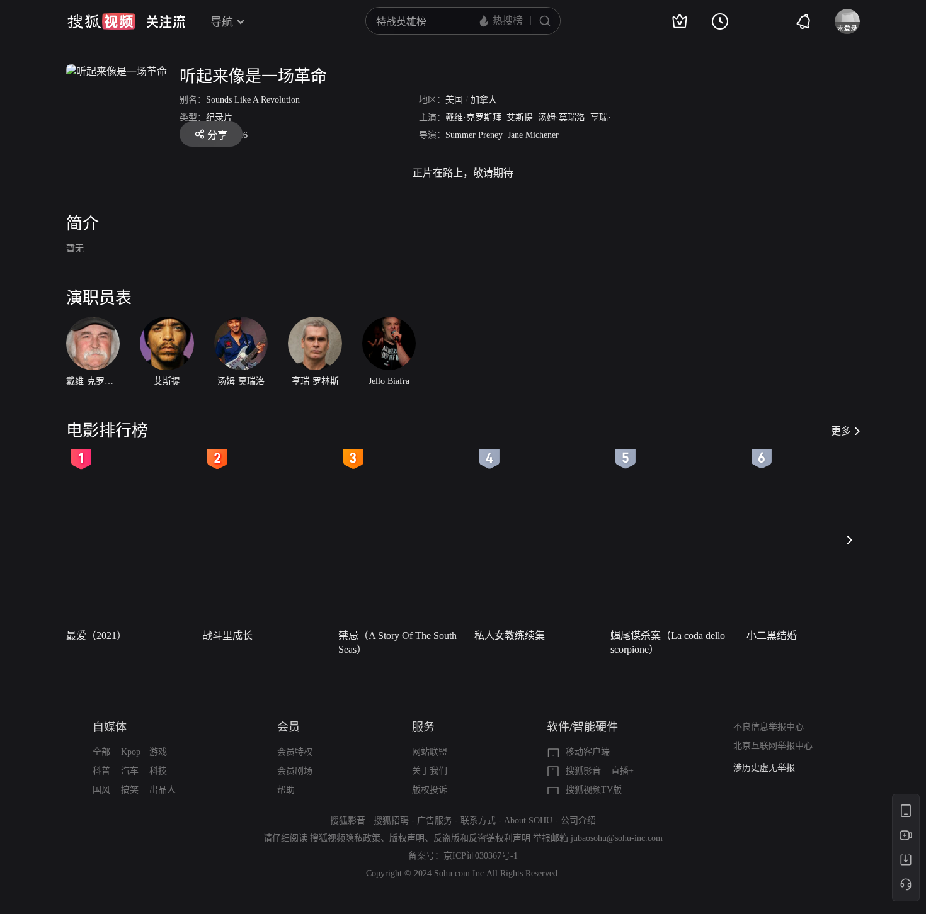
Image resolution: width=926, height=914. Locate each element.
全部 (101, 752)
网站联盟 (429, 752)
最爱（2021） (96, 635)
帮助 (286, 789)
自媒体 (110, 727)
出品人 (162, 789)
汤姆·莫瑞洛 (561, 117)
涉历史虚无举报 (764, 767)
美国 (454, 99)
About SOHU (528, 820)
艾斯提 (519, 117)
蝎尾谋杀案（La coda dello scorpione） (667, 642)
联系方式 (478, 820)
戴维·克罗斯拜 (473, 117)
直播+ (622, 771)
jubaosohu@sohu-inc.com (617, 838)
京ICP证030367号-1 (480, 855)
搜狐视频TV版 (594, 789)
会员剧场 (294, 771)
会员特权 (294, 752)
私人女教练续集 (509, 635)
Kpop (130, 752)
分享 (217, 135)
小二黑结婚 (771, 635)
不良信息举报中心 (768, 726)
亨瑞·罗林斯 (613, 117)
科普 (101, 771)
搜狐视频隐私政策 (345, 838)
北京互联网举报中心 (773, 745)
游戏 (158, 752)
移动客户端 (588, 752)
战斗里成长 (227, 635)
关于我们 (429, 771)
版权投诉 (429, 789)
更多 (841, 431)
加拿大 (484, 99)
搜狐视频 (101, 21)
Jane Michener (533, 135)
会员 (288, 727)
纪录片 (219, 117)
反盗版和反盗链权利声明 (481, 838)
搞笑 (130, 789)
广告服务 (434, 820)
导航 (221, 22)
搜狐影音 (583, 771)
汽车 (130, 771)
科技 (158, 771)
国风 (101, 789)
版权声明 (407, 838)
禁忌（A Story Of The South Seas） (397, 642)
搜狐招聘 (391, 820)
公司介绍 (578, 820)
